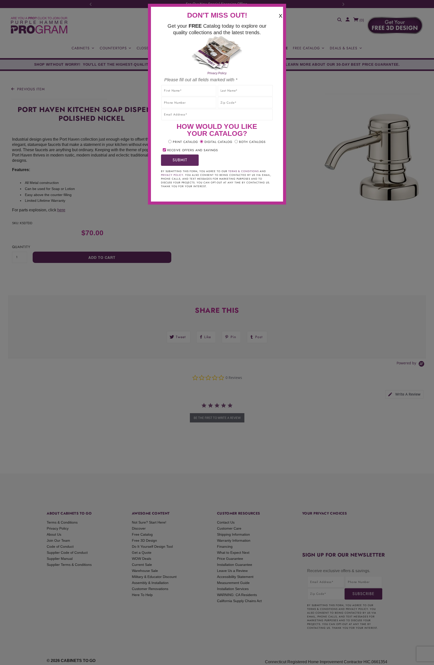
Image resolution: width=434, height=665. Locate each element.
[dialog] (217, 332)
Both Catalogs (252, 142)
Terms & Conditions (243, 171)
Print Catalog (185, 142)
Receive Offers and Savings (192, 150)
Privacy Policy (217, 73)
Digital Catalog (218, 142)
